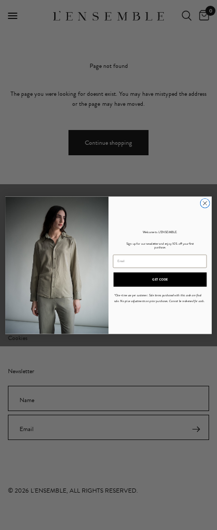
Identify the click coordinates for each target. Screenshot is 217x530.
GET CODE (160, 279)
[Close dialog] (205, 203)
